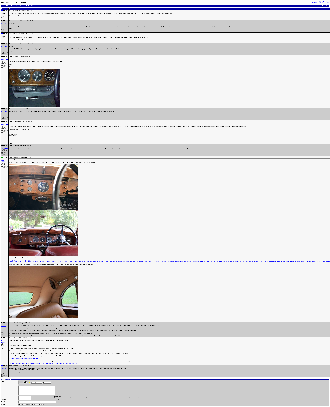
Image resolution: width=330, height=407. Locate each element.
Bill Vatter (3, 326)
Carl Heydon (4, 148)
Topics (323, 1)
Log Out (319, 1)
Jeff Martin (4, 368)
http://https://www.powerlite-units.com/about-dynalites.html (23, 358)
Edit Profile (326, 2)
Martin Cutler (4, 24)
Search (327, 1)
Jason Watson (3, 161)
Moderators (315, 2)
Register (321, 2)
